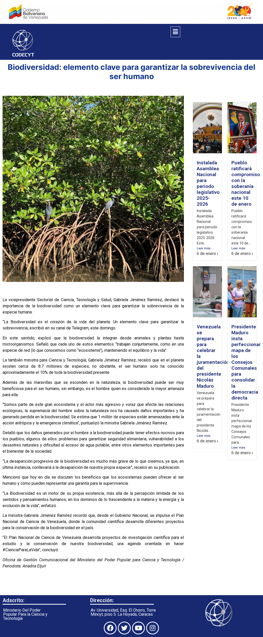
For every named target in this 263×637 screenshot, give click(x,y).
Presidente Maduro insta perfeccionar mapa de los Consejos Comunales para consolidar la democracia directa (246, 362)
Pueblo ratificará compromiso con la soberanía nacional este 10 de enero (245, 183)
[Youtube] (138, 628)
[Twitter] (124, 628)
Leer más (203, 248)
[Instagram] (152, 628)
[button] (175, 31)
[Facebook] (110, 628)
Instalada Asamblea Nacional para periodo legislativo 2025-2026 (208, 183)
